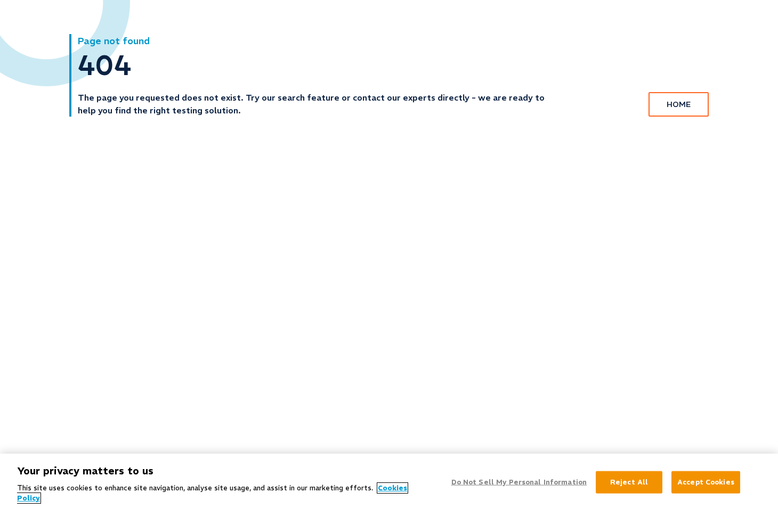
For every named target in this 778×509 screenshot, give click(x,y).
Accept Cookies (705, 482)
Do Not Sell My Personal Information (519, 482)
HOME (679, 104)
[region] (389, 481)
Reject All (629, 482)
